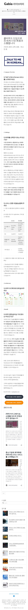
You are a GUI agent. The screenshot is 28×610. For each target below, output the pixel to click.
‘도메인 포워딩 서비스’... (15, 535)
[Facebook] (14, 596)
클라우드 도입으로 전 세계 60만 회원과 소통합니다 (14, 11)
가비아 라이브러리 (14, 9)
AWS (3, 493)
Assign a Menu (14, 593)
